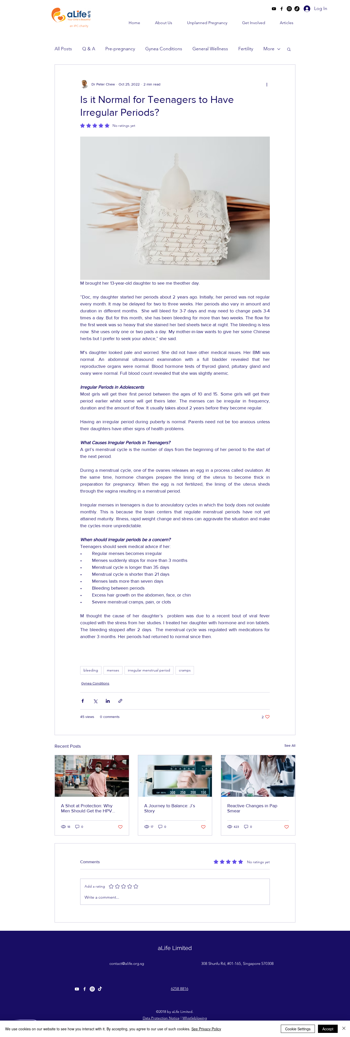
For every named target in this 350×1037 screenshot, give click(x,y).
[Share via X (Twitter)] (95, 700)
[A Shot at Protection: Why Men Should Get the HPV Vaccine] (92, 776)
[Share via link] (120, 700)
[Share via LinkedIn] (107, 700)
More (268, 49)
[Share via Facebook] (82, 700)
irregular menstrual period (149, 670)
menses (113, 670)
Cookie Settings (298, 1028)
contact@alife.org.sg (126, 963)
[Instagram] (289, 8)
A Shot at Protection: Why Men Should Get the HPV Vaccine (86, 808)
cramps (185, 670)
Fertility (245, 49)
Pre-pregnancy (120, 49)
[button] (159, 22)
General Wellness (210, 49)
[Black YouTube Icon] (273, 8)
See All (289, 745)
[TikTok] (297, 8)
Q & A (88, 49)
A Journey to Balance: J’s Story (169, 808)
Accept (327, 1028)
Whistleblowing (194, 1018)
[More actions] (267, 84)
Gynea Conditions (163, 49)
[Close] (344, 1029)
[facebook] (281, 8)
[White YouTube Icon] (76, 989)
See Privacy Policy (206, 1028)
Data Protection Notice (161, 1018)
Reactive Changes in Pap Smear (252, 808)
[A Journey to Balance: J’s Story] (175, 776)
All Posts (63, 49)
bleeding (91, 670)
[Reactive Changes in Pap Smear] (258, 776)
